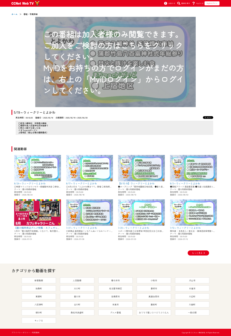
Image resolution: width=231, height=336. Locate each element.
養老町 (154, 304)
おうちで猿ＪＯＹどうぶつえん (154, 312)
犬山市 (192, 280)
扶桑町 (39, 288)
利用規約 (36, 332)
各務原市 (115, 296)
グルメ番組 (115, 312)
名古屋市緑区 (115, 288)
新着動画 (38, 280)
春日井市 (115, 280)
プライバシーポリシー (20, 332)
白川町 (77, 304)
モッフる (38, 320)
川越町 (192, 304)
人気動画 (77, 280)
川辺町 (192, 296)
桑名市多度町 (77, 312)
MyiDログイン (212, 3)
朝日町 (39, 312)
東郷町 (39, 296)
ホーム (14, 14)
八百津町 (38, 304)
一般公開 (192, 312)
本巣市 (115, 304)
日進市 (192, 288)
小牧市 (154, 280)
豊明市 (154, 288)
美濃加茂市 (154, 296)
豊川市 (77, 296)
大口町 (77, 288)
